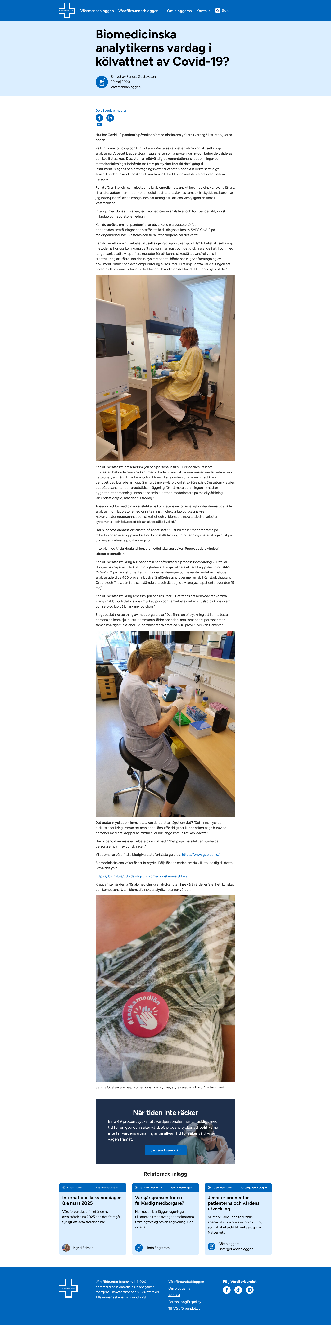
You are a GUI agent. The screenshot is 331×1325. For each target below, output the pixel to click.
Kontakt (203, 10)
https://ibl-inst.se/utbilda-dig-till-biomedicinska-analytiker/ (141, 876)
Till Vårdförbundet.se (184, 1308)
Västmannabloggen (97, 10)
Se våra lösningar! (165, 1150)
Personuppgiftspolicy (184, 1302)
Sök (225, 10)
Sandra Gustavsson (141, 77)
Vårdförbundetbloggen (138, 11)
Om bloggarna (179, 10)
